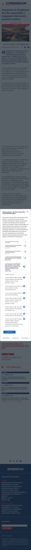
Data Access (15, 338)
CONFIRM (9, 332)
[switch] (24, 246)
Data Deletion (6, 338)
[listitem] (15, 242)
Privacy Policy (24, 338)
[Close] (27, 212)
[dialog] (15, 275)
